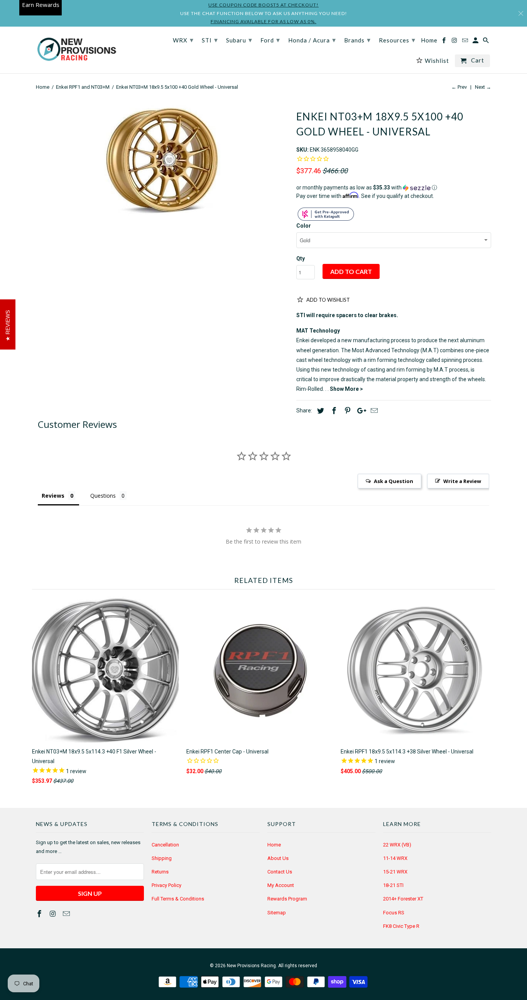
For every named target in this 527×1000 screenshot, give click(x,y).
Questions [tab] (103, 495)
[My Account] (476, 42)
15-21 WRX (395, 872)
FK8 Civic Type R (401, 926)
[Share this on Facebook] (333, 411)
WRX (183, 39)
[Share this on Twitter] (319, 411)
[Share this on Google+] (359, 411)
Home (274, 845)
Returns (160, 872)
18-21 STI (393, 885)
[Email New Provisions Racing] (67, 914)
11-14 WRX (395, 858)
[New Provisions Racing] (76, 50)
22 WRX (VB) (397, 845)
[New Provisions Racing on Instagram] (53, 914)
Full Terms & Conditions (178, 899)
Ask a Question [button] (393, 481)
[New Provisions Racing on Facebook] (40, 914)
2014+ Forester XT (403, 899)
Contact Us (279, 872)
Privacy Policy (166, 885)
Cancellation (165, 845)
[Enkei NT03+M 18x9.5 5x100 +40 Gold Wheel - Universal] (162, 159)
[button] (393, 187)
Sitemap (276, 913)
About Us (278, 858)
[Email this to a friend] (373, 411)
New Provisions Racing (251, 965)
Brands (357, 39)
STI (210, 39)
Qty (300, 258)
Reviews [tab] (53, 495)
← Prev (459, 87)
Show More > (346, 389)
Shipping (162, 858)
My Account (280, 885)
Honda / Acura (312, 39)
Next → (483, 87)
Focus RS (393, 913)
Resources (397, 39)
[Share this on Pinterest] (346, 411)
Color (303, 226)
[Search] (486, 42)
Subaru (239, 39)
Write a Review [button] (462, 481)
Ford (270, 39)
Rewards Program (287, 899)
